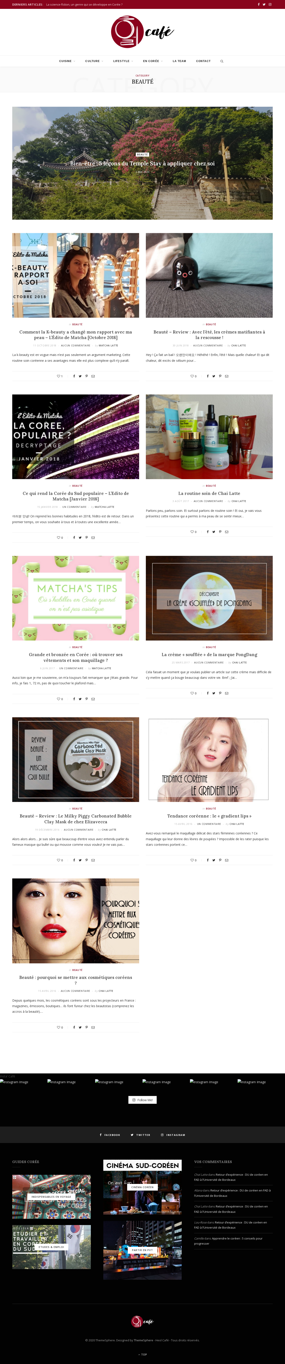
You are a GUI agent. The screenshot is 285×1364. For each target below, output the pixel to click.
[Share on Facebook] (74, 376)
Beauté (142, 154)
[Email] (93, 376)
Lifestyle (121, 61)
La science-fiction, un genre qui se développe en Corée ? (84, 4)
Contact (203, 61)
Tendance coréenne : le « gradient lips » (209, 816)
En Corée (151, 61)
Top (143, 1354)
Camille (199, 1238)
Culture (92, 61)
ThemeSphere (143, 1340)
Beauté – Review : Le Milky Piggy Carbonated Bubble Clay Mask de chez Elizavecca (76, 818)
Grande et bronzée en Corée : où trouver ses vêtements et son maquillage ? (75, 657)
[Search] (221, 61)
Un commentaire (74, 506)
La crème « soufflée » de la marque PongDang (209, 654)
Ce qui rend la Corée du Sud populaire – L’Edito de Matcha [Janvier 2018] (76, 496)
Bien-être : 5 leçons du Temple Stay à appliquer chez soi (142, 163)
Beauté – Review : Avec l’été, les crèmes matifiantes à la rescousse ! (209, 334)
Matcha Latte (108, 345)
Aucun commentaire (75, 345)
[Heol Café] (142, 31)
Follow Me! (144, 1100)
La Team (179, 61)
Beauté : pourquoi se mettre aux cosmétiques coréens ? (75, 980)
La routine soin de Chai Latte (209, 493)
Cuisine (65, 61)
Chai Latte (238, 345)
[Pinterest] (87, 376)
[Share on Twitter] (80, 376)
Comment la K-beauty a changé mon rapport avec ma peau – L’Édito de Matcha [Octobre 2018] (75, 334)
